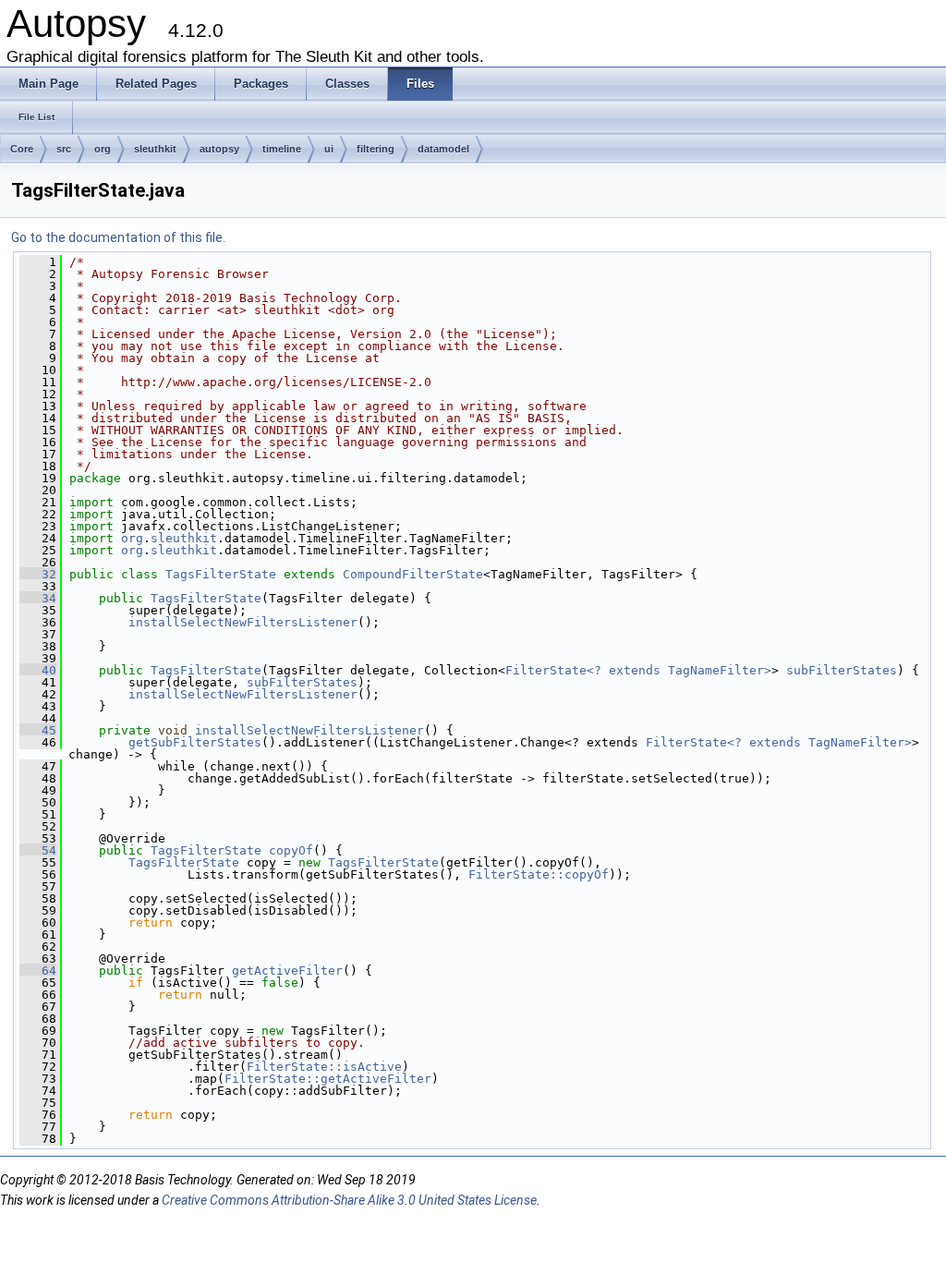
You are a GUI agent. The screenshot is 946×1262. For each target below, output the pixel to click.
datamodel (443, 148)
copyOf (291, 850)
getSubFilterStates (194, 742)
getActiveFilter (287, 970)
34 (37, 598)
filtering (375, 148)
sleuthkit (155, 148)
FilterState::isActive (324, 1067)
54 (37, 850)
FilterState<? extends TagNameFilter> (638, 670)
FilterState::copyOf (538, 874)
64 (37, 970)
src (63, 148)
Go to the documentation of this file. (118, 237)
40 (37, 670)
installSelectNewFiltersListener (243, 622)
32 (37, 574)
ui (329, 148)
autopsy (219, 148)
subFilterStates (841, 670)
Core (21, 148)
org (102, 148)
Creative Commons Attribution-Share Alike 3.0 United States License (349, 1200)
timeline (281, 148)
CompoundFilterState (413, 574)
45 (37, 730)
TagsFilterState (220, 574)
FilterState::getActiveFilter (327, 1079)
